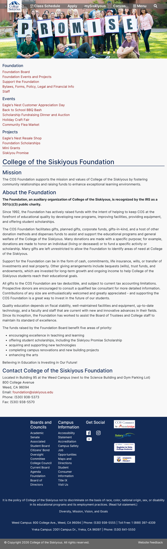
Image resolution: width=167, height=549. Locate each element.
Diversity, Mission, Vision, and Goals (83, 511)
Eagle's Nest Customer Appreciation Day (33, 105)
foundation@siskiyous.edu (33, 392)
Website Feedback (150, 542)
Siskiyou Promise (15, 153)
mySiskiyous (95, 6)
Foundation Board (16, 72)
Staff (6, 91)
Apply (72, 6)
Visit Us (63, 484)
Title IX (62, 480)
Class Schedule (46, 6)
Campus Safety (68, 446)
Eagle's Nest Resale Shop (22, 138)
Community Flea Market (20, 125)
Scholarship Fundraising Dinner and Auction (36, 115)
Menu (141, 6)
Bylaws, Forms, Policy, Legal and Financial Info (38, 87)
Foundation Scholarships (21, 143)
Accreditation (67, 441)
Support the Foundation (20, 82)
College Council (41, 463)
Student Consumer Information (66, 472)
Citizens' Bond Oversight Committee (40, 454)
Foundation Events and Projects (26, 77)
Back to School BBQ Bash (22, 110)
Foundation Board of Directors (37, 480)
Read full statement (123, 504)
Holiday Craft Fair (15, 120)
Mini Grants (11, 148)
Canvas (119, 6)
